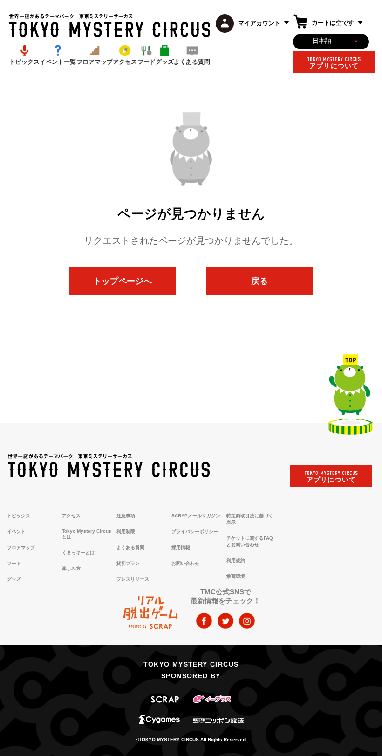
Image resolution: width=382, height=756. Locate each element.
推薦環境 (235, 576)
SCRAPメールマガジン (195, 515)
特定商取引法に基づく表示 (249, 519)
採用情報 (180, 547)
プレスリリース (132, 579)
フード (14, 563)
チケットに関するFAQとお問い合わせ (249, 541)
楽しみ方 (71, 568)
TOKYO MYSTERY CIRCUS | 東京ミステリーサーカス (109, 26)
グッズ (14, 579)
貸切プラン (128, 563)
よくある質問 (130, 547)
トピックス (18, 515)
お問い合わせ (185, 563)
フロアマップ (21, 547)
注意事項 (125, 515)
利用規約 (235, 560)
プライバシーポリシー (194, 531)
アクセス (71, 515)
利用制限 (125, 531)
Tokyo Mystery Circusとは (86, 534)
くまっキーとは (78, 552)
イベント (16, 531)
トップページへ (122, 280)
